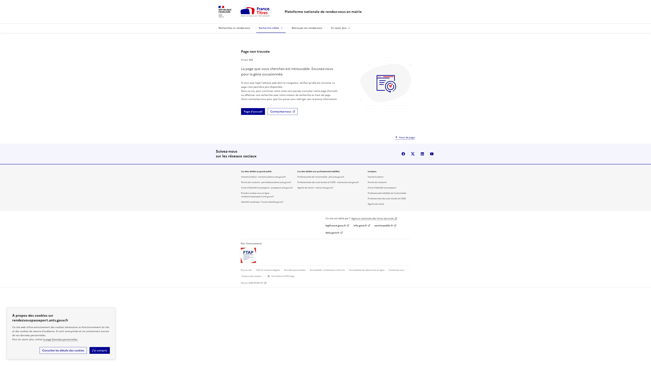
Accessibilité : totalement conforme (327, 270)
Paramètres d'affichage (282, 276)
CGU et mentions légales (268, 270)
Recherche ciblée (269, 28)
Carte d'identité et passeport (382, 187)
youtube (431, 153)
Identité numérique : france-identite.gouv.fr (262, 202)
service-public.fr (383, 225)
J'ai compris (99, 350)
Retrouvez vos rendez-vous (307, 28)
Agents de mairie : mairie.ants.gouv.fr (315, 187)
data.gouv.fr (333, 233)
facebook (403, 153)
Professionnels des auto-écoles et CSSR (387, 198)
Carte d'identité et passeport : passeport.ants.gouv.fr (267, 187)
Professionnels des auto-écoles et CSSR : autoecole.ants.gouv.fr (328, 182)
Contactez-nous (280, 111)
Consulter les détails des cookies (63, 350)
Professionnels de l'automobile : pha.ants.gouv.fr (320, 176)
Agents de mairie (376, 204)
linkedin (422, 153)
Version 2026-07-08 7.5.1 (252, 282)
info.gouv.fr (360, 225)
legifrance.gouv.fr (336, 225)
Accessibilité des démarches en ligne (366, 270)
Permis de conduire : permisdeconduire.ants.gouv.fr (266, 182)
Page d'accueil (253, 111)
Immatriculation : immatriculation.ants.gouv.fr (263, 176)
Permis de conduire (377, 182)
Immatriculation (375, 176)
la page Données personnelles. (60, 339)
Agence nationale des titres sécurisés (372, 218)
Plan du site (246, 270)
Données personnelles (294, 270)
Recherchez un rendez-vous (234, 28)
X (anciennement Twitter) (412, 153)
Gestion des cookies (251, 276)
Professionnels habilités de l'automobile (387, 193)
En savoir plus (339, 28)
